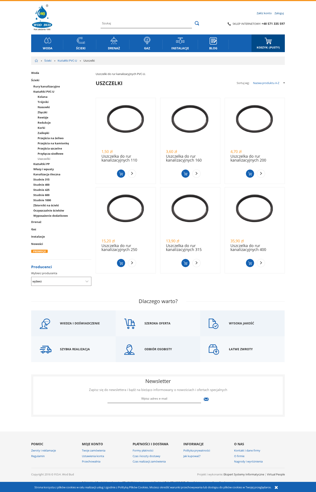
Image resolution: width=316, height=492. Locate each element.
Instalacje (38, 236)
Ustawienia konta (93, 456)
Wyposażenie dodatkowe (50, 216)
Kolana (43, 97)
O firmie (239, 456)
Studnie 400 (41, 185)
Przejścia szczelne (50, 148)
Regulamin (38, 456)
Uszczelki (44, 159)
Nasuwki (44, 107)
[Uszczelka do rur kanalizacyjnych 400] (254, 212)
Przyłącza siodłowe (50, 154)
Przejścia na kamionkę (53, 143)
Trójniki (43, 102)
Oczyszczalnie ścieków (48, 210)
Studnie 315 (41, 179)
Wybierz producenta (44, 273)
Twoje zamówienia (93, 450)
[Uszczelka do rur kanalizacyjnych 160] (190, 123)
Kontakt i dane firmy (247, 450)
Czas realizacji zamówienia (149, 461)
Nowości (37, 244)
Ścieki (35, 80)
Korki (41, 128)
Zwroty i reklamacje (43, 450)
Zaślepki (43, 133)
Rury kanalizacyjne (46, 86)
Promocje (39, 251)
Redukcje (44, 123)
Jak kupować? (192, 456)
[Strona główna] (42, 16)
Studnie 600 (41, 195)
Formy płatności (143, 450)
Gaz (33, 229)
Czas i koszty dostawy (146, 456)
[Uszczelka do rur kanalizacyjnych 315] (190, 212)
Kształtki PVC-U (43, 91)
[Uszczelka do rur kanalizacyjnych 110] (125, 123)
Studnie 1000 (42, 200)
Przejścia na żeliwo (51, 138)
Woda (35, 73)
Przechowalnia (91, 461)
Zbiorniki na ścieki (46, 205)
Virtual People (276, 474)
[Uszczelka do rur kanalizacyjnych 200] (254, 123)
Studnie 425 (41, 190)
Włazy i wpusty (43, 169)
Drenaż (36, 222)
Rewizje (43, 117)
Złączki (42, 112)
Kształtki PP (41, 164)
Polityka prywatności (196, 450)
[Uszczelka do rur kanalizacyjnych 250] (125, 212)
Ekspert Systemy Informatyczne (244, 474)
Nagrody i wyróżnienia (248, 461)
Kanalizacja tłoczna (46, 174)
